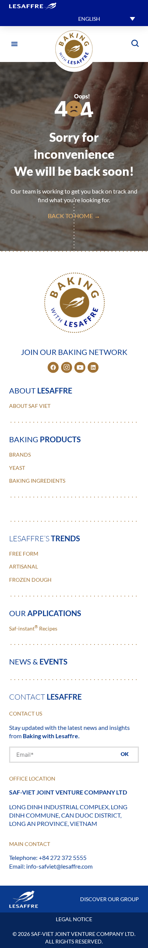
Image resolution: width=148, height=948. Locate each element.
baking (45, 439)
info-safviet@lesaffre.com (59, 866)
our (45, 613)
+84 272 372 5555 (63, 857)
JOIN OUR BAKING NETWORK (74, 351)
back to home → (74, 215)
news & (38, 661)
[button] (106, 18)
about (40, 390)
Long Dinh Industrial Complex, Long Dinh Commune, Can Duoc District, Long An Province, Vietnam (68, 815)
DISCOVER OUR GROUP (109, 899)
